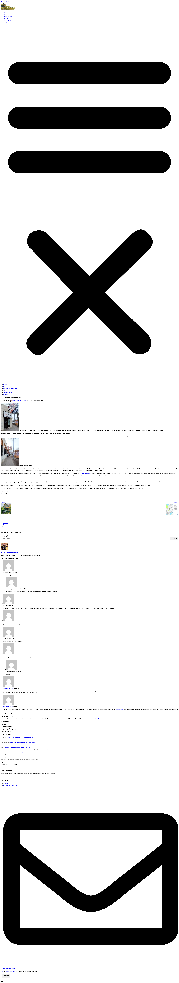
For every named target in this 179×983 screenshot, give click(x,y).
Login (2, 971)
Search (2, 762)
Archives (6, 23)
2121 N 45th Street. (42, 436)
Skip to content (5, 1)
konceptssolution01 (8, 688)
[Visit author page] (4, 549)
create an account (10, 971)
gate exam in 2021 (120, 691)
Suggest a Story (8, 21)
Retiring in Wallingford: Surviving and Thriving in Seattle (21, 737)
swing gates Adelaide (86, 473)
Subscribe (174, 538)
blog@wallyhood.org (95, 719)
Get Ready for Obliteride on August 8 (18, 757)
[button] (89, 203)
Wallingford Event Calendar (12, 17)
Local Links (7, 15)
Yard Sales (7, 19)
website (10, 493)
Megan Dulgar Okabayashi (19, 400)
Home (6, 13)
